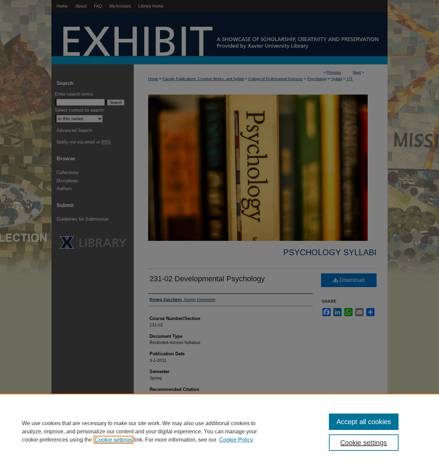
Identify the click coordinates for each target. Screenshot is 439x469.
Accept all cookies (363, 421)
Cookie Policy (236, 440)
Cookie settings (113, 440)
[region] (219, 431)
